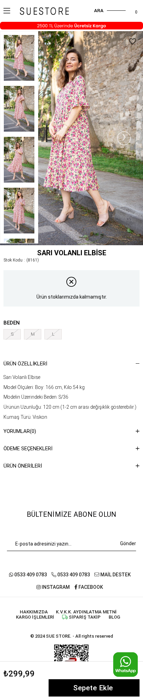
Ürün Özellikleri (25, 364)
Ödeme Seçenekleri (27, 448)
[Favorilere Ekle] (132, 41)
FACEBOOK (90, 587)
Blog (114, 617)
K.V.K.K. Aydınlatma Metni (86, 611)
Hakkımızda (34, 611)
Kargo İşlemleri (35, 617)
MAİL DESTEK (115, 574)
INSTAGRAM (55, 587)
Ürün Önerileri (22, 466)
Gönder (128, 543)
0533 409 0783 (30, 574)
